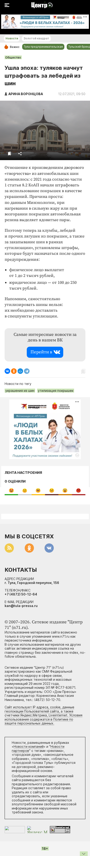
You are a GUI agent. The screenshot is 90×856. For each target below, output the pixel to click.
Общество (13, 57)
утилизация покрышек (55, 391)
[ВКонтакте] (7, 371)
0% (11, 490)
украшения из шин (19, 391)
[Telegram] (27, 371)
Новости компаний (29, 746)
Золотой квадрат (36, 38)
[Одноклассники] (14, 371)
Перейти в (41, 352)
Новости (12, 38)
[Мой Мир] (20, 371)
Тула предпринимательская (43, 46)
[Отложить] (9, 153)
